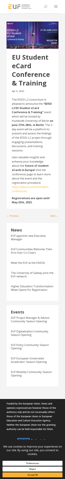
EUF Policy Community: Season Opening (30, 346)
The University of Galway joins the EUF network (32, 274)
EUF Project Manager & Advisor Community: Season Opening (30, 319)
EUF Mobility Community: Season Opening (31, 373)
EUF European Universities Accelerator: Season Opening (29, 360)
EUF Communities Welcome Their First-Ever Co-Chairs (31, 250)
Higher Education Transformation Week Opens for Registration (32, 288)
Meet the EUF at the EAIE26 (28, 263)
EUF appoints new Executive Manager (28, 237)
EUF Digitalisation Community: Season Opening (29, 333)
